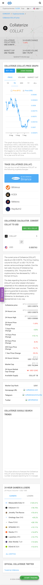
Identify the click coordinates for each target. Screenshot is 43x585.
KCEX (14, 194)
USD (11, 247)
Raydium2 (16, 209)
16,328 (17, 8)
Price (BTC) (17, 90)
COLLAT (12, 236)
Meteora (15, 201)
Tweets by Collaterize (11, 570)
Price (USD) (29, 90)
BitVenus (15, 187)
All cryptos (11, 554)
